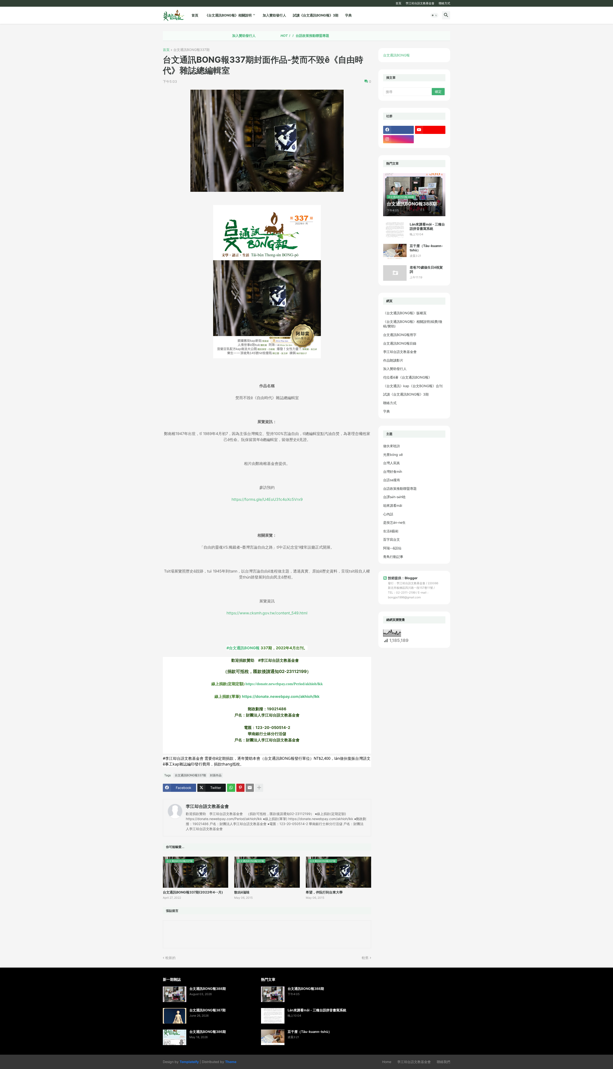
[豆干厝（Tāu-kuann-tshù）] (395, 251)
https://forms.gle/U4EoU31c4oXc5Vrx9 (267, 499)
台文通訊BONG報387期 (207, 1010)
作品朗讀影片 (393, 360)
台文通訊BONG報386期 (207, 1032)
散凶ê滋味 (242, 892)
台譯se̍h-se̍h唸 (394, 497)
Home (386, 1062)
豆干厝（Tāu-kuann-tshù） (426, 248)
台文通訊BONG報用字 (399, 335)
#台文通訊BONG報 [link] (243, 647)
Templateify (189, 1062)
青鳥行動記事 (393, 557)
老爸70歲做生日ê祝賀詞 (426, 269)
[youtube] (430, 130)
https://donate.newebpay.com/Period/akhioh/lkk (284, 684)
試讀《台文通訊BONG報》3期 (315, 15)
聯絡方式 (444, 3)
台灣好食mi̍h (392, 471)
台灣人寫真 (391, 463)
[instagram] (398, 139)
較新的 (170, 958)
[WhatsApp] (231, 788)
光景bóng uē (393, 454)
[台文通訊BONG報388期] (174, 994)
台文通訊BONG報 (396, 55)
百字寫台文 (391, 539)
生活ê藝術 (390, 531)
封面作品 (215, 775)
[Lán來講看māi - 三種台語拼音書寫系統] (395, 230)
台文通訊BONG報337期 (191, 50)
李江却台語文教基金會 (420, 3)
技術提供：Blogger (403, 578)
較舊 (365, 958)
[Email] (250, 788)
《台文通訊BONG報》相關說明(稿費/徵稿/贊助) (412, 324)
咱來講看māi (392, 505)
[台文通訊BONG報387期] (174, 1016)
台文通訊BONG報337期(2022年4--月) (193, 892)
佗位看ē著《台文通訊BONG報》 (407, 377)
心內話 (388, 514)
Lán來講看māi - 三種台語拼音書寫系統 (427, 226)
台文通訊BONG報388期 (207, 988)
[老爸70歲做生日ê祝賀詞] (395, 273)
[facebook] (398, 130)
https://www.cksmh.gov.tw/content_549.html (267, 613)
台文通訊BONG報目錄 (399, 343)
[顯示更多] (259, 788)
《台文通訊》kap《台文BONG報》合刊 (413, 386)
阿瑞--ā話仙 (392, 548)
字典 (348, 15)
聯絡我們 (443, 1062)
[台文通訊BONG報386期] (174, 1037)
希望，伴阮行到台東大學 (324, 892)
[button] (434, 15)
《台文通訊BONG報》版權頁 (404, 313)
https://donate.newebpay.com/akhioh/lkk (280, 696)
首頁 (398, 3)
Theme (230, 1062)
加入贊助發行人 (274, 15)
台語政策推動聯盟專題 (268, 36)
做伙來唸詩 (391, 446)
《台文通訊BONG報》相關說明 (228, 15)
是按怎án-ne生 (394, 522)
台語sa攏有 (391, 480)
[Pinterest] (240, 788)
